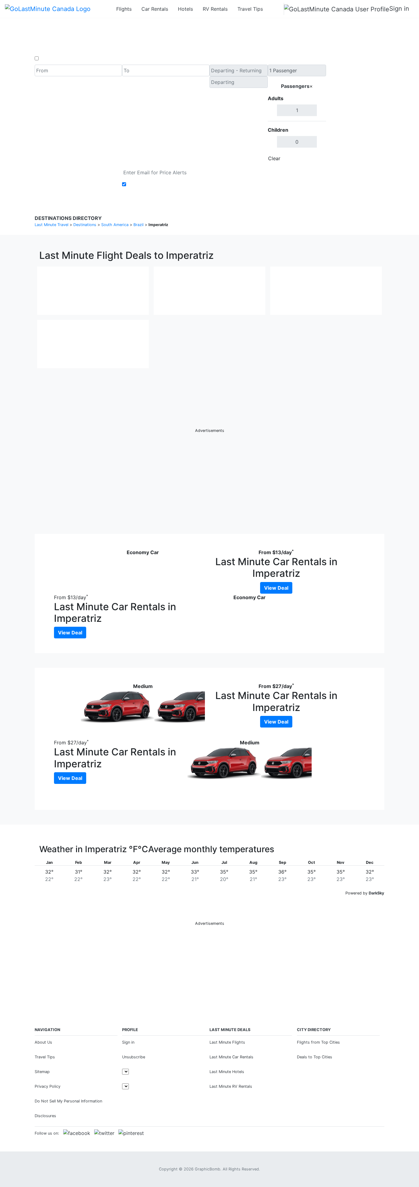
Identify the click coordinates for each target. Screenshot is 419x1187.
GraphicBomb (207, 1169)
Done (316, 158)
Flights (124, 9)
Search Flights (355, 115)
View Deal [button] (276, 588)
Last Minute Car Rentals (231, 1057)
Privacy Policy (47, 1086)
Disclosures (45, 1115)
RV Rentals (215, 9)
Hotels (185, 9)
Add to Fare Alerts (149, 184)
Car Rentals (154, 9)
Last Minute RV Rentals (231, 1086)
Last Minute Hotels (227, 1071)
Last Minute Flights (227, 1042)
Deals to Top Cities (314, 1057)
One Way (50, 58)
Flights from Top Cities (318, 1042)
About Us (43, 1042)
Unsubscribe (133, 1057)
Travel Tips (250, 9)
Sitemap (42, 1071)
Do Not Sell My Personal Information (68, 1101)
